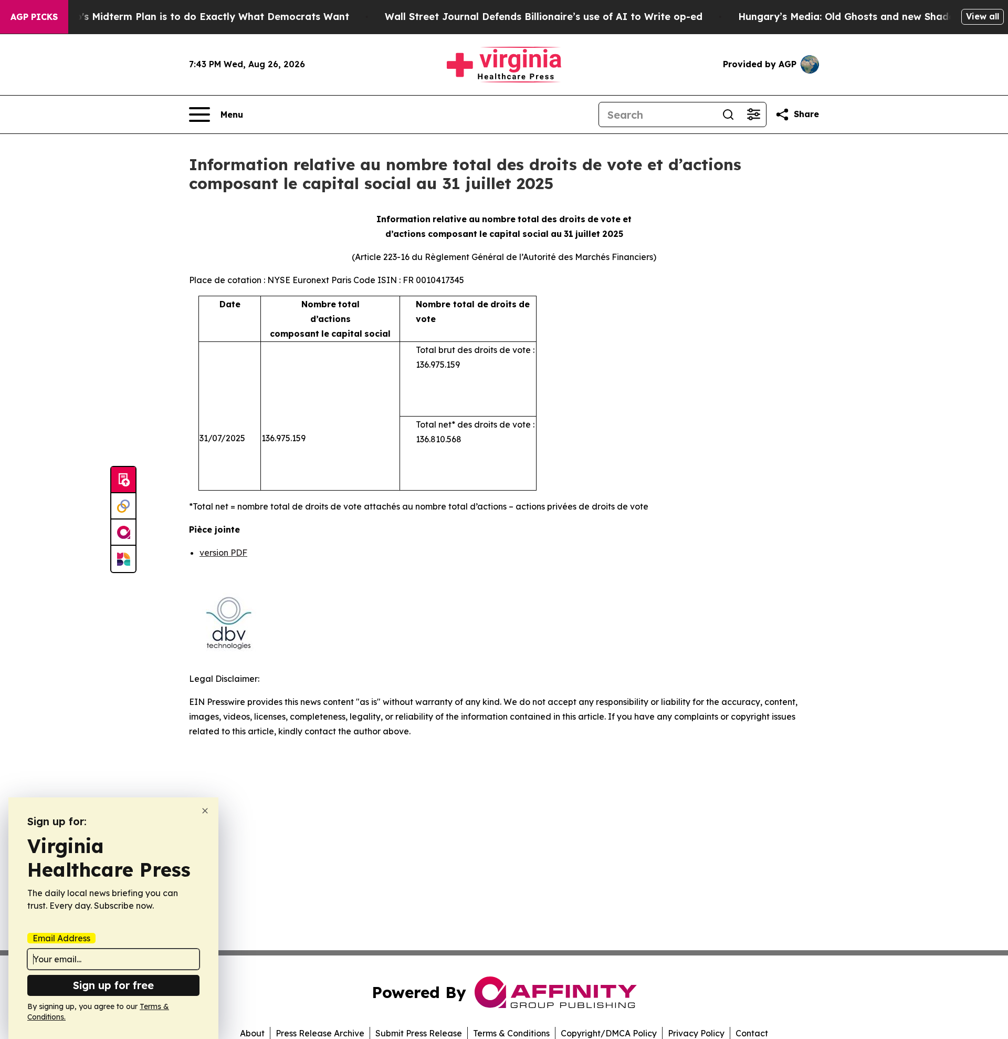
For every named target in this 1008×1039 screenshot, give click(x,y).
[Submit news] (123, 480)
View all (982, 16)
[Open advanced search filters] (753, 114)
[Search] (728, 114)
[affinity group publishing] (123, 533)
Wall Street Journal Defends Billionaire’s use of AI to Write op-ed (543, 17)
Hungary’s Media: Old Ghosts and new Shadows (853, 17)
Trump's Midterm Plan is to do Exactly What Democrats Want (200, 17)
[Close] (205, 811)
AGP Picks (34, 17)
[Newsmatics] (123, 559)
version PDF (223, 552)
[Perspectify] (123, 506)
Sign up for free (113, 985)
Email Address (61, 938)
